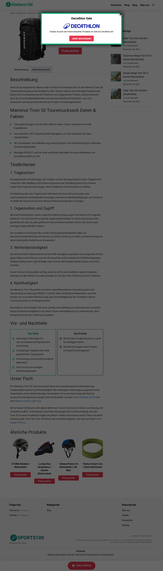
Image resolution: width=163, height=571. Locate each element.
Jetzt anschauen (81, 38)
